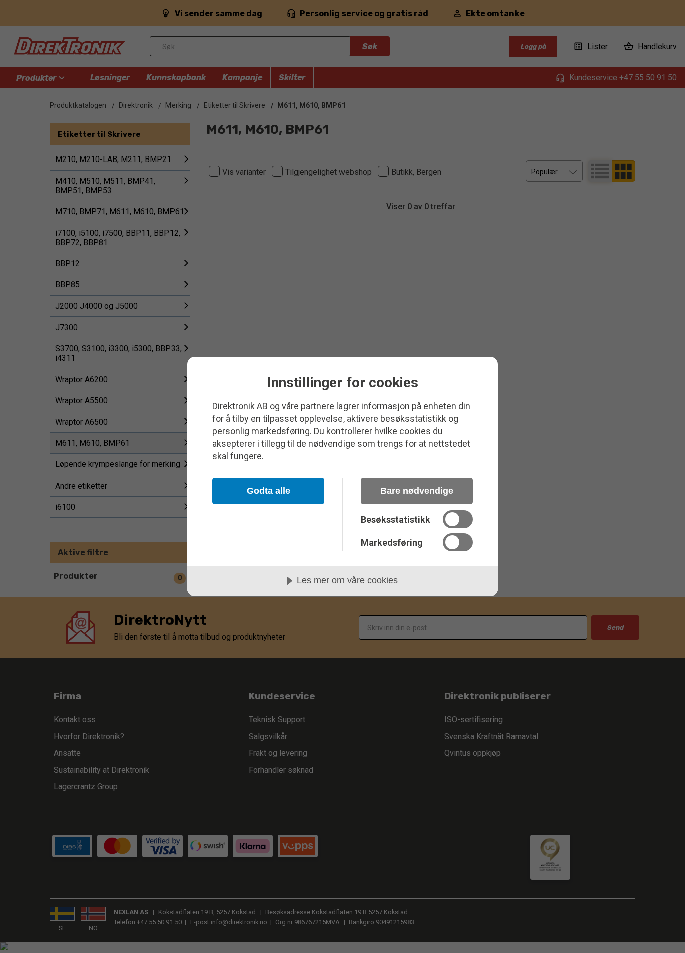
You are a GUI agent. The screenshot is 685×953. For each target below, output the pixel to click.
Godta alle (268, 491)
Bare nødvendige (416, 491)
